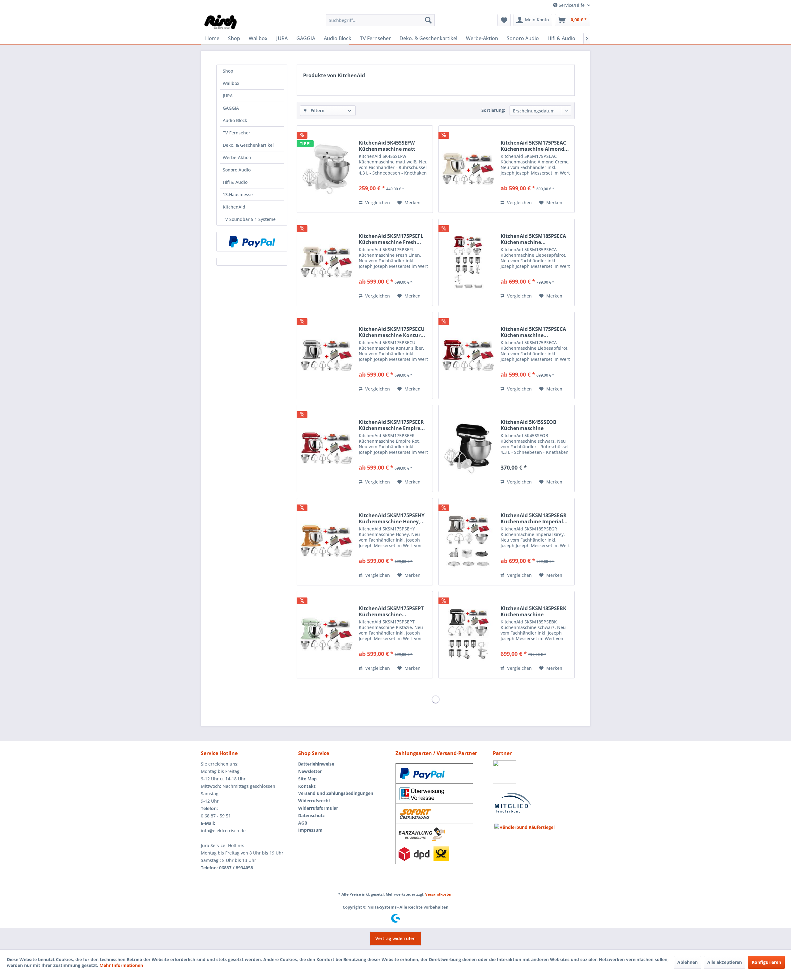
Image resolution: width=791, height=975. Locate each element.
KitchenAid (234, 207)
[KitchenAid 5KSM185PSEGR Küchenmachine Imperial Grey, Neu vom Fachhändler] (468, 541)
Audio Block (235, 120)
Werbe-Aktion (237, 157)
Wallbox (231, 83)
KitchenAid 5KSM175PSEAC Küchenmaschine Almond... (535, 146)
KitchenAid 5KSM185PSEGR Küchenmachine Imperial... (534, 518)
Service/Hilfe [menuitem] (571, 5)
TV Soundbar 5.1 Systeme (249, 219)
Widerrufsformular (318, 808)
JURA (228, 96)
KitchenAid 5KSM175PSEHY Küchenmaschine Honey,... (392, 518)
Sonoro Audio (237, 170)
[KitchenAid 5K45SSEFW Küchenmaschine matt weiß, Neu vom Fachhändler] (326, 169)
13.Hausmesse (238, 194)
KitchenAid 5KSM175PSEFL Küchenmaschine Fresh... (391, 239)
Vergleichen (377, 202)
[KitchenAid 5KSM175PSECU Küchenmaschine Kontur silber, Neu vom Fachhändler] (326, 355)
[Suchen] (428, 20)
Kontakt (306, 786)
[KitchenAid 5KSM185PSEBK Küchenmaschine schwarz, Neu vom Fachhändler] (468, 634)
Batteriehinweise (316, 764)
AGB (302, 823)
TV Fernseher (236, 133)
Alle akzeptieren (724, 962)
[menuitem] (380, 20)
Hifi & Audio (235, 182)
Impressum (310, 830)
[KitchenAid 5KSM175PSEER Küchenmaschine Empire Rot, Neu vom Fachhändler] (326, 448)
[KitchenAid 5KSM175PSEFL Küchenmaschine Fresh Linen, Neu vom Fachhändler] (326, 262)
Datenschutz (311, 815)
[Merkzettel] (504, 20)
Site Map (307, 779)
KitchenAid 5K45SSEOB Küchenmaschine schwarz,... (528, 425)
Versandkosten (439, 894)
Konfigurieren (766, 962)
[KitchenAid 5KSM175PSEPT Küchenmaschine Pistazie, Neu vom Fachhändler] (326, 634)
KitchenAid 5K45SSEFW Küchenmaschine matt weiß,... (387, 146)
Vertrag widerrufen (395, 938)
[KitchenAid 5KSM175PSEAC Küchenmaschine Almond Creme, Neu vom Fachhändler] (468, 169)
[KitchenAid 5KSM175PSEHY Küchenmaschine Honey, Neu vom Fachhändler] (326, 541)
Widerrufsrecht (314, 801)
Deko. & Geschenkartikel (248, 145)
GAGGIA (231, 108)
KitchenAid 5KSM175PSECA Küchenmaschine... (533, 332)
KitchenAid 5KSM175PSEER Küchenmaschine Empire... (392, 425)
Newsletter (310, 771)
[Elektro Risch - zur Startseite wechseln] (221, 21)
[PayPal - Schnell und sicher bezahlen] (251, 241)
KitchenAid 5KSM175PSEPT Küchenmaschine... (391, 611)
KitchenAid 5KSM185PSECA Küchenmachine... (533, 239)
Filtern (316, 110)
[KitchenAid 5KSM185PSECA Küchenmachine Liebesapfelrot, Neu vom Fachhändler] (468, 262)
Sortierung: (493, 110)
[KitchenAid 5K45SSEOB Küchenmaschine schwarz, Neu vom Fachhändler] (468, 448)
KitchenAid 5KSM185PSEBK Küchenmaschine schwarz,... (533, 611)
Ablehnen (687, 962)
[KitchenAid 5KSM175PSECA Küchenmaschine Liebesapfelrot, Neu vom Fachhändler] (468, 355)
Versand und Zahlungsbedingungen (335, 793)
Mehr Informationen (121, 965)
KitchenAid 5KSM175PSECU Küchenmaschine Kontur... (392, 332)
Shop (228, 71)
